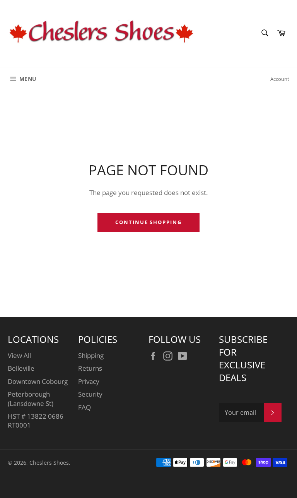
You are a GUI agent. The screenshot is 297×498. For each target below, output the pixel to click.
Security (90, 394)
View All (19, 355)
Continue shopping (148, 222)
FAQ (84, 407)
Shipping (91, 355)
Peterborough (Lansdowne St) (30, 398)
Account (279, 78)
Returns (90, 368)
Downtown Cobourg (38, 381)
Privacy (88, 381)
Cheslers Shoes (49, 462)
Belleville (21, 368)
